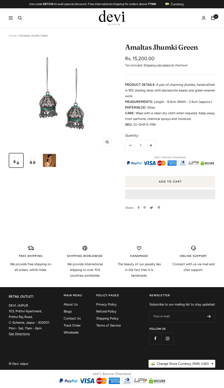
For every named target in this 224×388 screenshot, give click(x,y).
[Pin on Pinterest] (145, 207)
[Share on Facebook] (139, 207)
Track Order (72, 325)
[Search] (20, 18)
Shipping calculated (157, 65)
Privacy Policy (106, 304)
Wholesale (71, 332)
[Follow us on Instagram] (167, 338)
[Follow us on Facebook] (155, 338)
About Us (71, 304)
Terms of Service (108, 325)
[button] (170, 194)
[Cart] (213, 18)
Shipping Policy (107, 318)
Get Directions (19, 334)
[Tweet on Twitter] (151, 207)
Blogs (68, 311)
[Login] (204, 18)
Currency (177, 4)
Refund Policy (106, 311)
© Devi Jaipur (18, 364)
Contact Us (72, 318)
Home (13, 35)
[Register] (209, 316)
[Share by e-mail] (158, 207)
